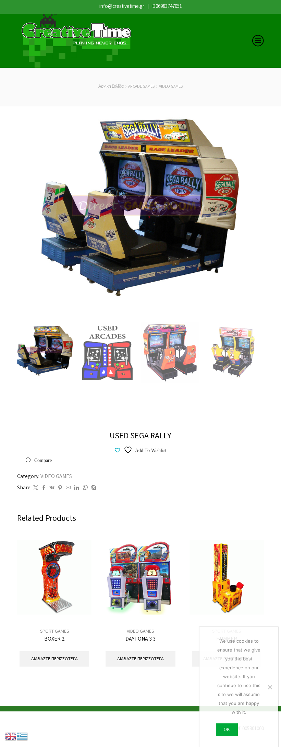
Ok (227, 729)
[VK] (52, 488)
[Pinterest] (60, 488)
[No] (269, 687)
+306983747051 (166, 7)
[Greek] (22, 736)
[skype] (92, 488)
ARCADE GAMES (141, 87)
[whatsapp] (85, 488)
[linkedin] (76, 488)
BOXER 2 (54, 639)
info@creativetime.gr (121, 7)
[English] (11, 736)
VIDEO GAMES (171, 87)
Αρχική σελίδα (111, 87)
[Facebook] (44, 488)
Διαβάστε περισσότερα (78, 593)
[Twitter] (36, 488)
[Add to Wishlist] (78, 608)
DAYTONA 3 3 (140, 639)
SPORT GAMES (54, 631)
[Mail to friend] (68, 488)
